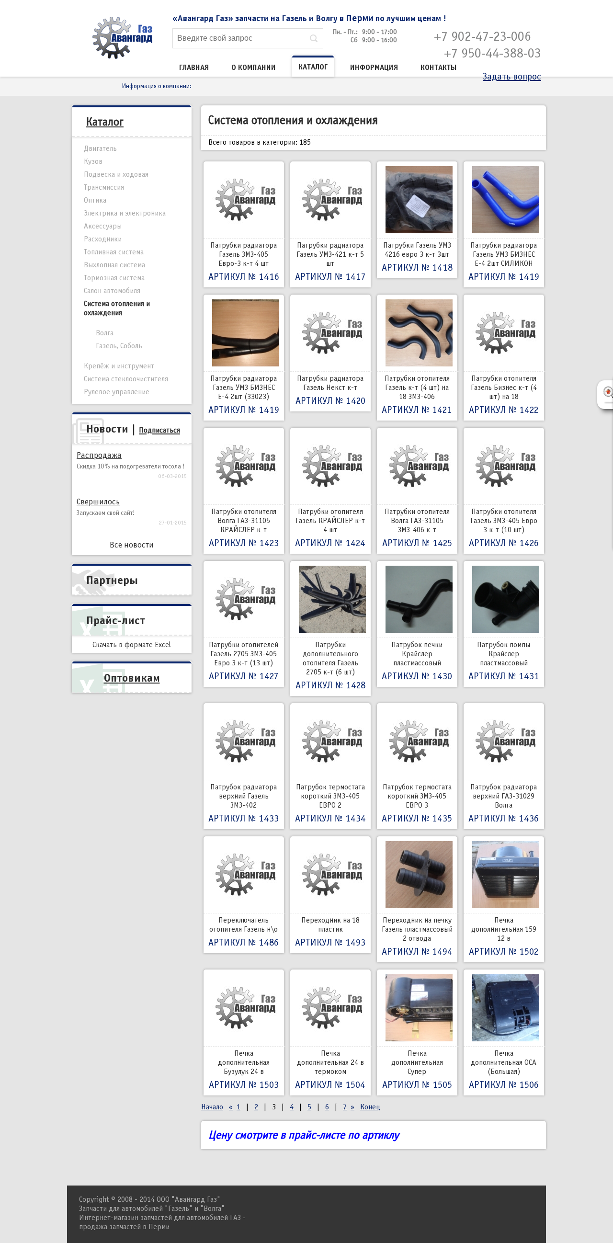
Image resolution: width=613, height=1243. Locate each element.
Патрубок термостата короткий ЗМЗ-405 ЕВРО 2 (330, 803)
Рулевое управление (116, 392)
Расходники (103, 239)
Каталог (313, 67)
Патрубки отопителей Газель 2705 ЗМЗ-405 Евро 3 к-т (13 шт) (243, 661)
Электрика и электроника (125, 213)
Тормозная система (114, 278)
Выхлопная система (114, 265)
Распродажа (99, 455)
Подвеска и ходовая (116, 174)
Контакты (438, 67)
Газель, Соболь (119, 346)
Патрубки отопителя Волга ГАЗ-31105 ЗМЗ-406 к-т (417, 527)
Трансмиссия (104, 187)
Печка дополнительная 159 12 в (503, 936)
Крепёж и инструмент (119, 366)
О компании (253, 67)
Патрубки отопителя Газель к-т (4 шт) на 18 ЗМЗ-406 (417, 394)
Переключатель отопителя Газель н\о (243, 932)
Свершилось (98, 502)
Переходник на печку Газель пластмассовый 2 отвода (417, 936)
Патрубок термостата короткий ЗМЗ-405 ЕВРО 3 (417, 803)
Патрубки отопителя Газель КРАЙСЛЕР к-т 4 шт (330, 527)
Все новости (132, 545)
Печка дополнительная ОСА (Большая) (504, 1069)
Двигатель (100, 148)
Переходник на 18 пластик (330, 932)
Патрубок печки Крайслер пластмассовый (417, 661)
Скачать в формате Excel (131, 644)
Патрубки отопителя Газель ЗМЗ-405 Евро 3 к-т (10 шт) (504, 527)
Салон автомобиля (112, 290)
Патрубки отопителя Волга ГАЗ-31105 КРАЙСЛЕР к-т (244, 527)
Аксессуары (103, 226)
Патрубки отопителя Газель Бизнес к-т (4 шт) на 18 (503, 394)
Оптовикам (132, 677)
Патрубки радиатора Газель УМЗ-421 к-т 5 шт (330, 261)
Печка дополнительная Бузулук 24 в (244, 1069)
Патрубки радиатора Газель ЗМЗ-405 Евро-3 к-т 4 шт (243, 261)
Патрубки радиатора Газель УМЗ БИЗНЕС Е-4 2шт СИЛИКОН (503, 261)
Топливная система (114, 252)
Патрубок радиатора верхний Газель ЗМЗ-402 (243, 803)
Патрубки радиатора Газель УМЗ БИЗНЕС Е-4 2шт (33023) (243, 394)
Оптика (95, 200)
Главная (194, 67)
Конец (370, 1107)
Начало (212, 1107)
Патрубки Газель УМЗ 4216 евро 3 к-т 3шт (417, 257)
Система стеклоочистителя (126, 379)
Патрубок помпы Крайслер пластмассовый (503, 661)
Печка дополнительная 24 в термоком (330, 1069)
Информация (374, 67)
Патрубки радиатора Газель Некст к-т (330, 390)
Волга (105, 333)
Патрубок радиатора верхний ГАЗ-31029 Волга (503, 803)
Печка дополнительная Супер (417, 1069)
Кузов (93, 161)
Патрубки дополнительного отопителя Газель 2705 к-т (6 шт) (330, 665)
